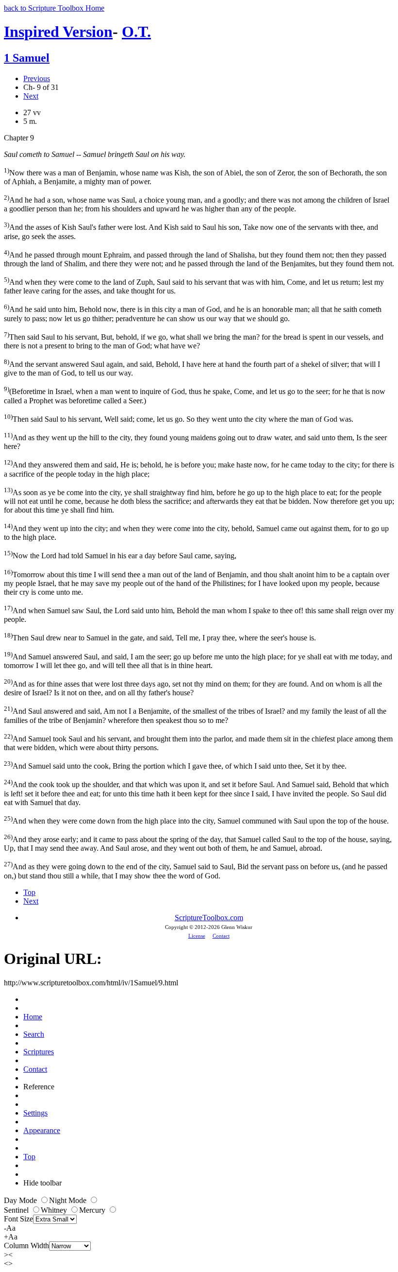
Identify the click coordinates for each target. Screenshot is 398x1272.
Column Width (26, 1245)
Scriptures (38, 1052)
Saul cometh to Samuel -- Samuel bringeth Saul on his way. (94, 154)
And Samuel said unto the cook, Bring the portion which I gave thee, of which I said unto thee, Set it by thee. (175, 765)
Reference (38, 1087)
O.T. (136, 31)
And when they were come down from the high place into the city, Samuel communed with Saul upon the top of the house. (196, 820)
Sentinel (17, 1210)
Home (32, 1017)
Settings (35, 1113)
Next (30, 96)
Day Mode (21, 1200)
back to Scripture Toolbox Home (54, 8)
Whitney (55, 1210)
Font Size (18, 1219)
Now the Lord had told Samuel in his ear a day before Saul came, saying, (120, 555)
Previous (36, 78)
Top (29, 892)
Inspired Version (58, 31)
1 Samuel (27, 58)
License (196, 936)
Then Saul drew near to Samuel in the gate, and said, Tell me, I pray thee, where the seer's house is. (160, 637)
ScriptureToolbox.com (209, 917)
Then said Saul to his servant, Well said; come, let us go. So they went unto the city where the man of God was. (178, 418)
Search (33, 1034)
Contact (221, 936)
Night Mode (68, 1200)
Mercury (93, 1210)
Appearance (41, 1130)
